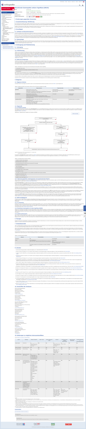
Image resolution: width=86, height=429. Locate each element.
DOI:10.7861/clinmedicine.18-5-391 (64, 262)
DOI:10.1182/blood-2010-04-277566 (21, 284)
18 (60, 232)
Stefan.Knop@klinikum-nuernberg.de (20, 300)
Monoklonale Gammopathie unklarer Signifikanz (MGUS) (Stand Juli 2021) (8, 46)
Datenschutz (73, 1)
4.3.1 (26, 175)
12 (64, 74)
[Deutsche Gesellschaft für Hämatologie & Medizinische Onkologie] (25, 424)
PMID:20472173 (18, 256)
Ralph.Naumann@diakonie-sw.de (19, 314)
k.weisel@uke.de (17, 333)
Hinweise (77, 1)
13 (45, 86)
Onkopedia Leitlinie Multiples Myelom (58, 36)
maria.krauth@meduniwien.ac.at (19, 307)
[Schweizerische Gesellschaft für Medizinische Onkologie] (59, 424)
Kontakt (66, 1)
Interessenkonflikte (33, 12)
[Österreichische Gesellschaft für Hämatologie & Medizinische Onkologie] (42, 424)
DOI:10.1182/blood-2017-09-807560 (56, 273)
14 (32, 100)
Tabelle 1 (36, 63)
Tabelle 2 (54, 83)
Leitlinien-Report (39, 12)
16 (35, 229)
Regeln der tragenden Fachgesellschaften (24, 337)
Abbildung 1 (20, 110)
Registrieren (80, 1)
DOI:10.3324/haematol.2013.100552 (31, 279)
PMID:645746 (46, 249)
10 (52, 55)
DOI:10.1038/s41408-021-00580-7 (79, 266)
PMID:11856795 (67, 251)
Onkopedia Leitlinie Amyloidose (27, 206)
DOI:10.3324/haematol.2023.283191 (55, 260)
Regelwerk (27, 12)
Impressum (69, 1)
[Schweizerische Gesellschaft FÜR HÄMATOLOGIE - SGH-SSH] (76, 424)
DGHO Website (62, 1)
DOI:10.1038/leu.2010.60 (41, 264)
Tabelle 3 (24, 110)
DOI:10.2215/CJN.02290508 (79, 275)
